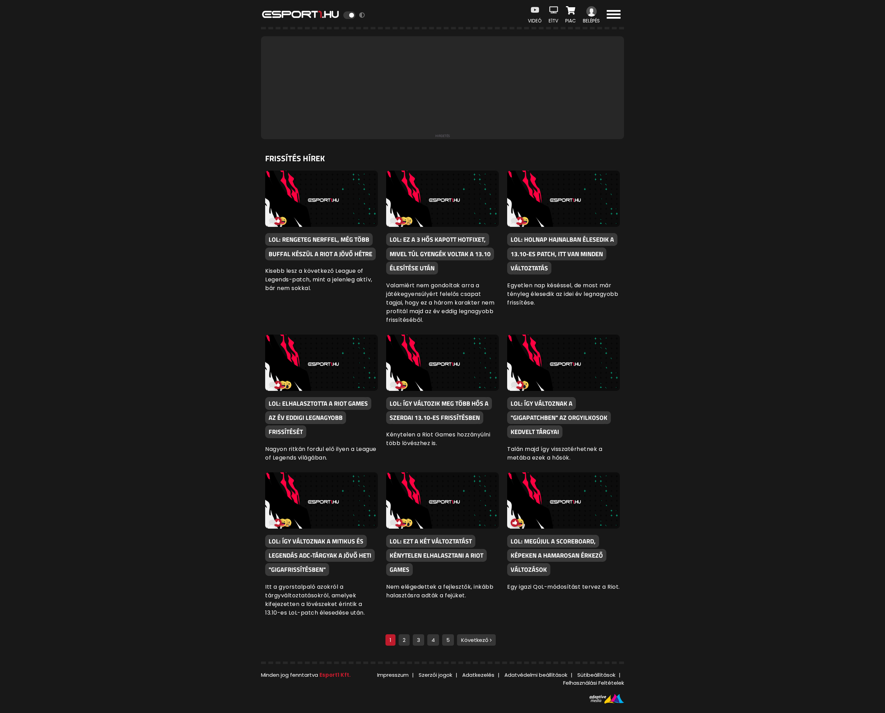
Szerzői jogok (435, 674)
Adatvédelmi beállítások (535, 674)
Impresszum (393, 674)
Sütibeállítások (596, 674)
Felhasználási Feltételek (593, 682)
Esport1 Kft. (335, 674)
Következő (475, 640)
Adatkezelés (478, 674)
